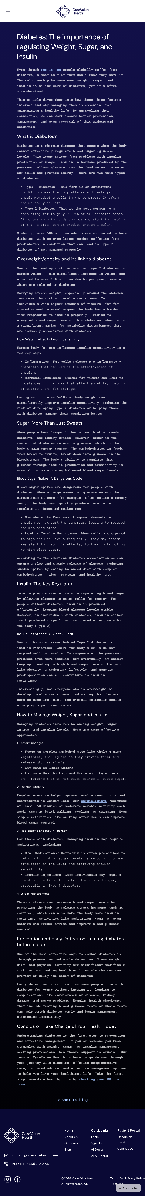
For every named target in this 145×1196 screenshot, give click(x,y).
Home (68, 1130)
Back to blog (75, 1099)
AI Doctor (98, 1149)
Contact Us (125, 1148)
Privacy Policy (135, 1178)
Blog (67, 1149)
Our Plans (71, 1143)
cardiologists (94, 801)
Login (95, 1136)
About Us (71, 1136)
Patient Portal (128, 1130)
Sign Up (96, 1143)
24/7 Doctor (100, 1156)
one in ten (51, 69)
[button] (8, 11)
